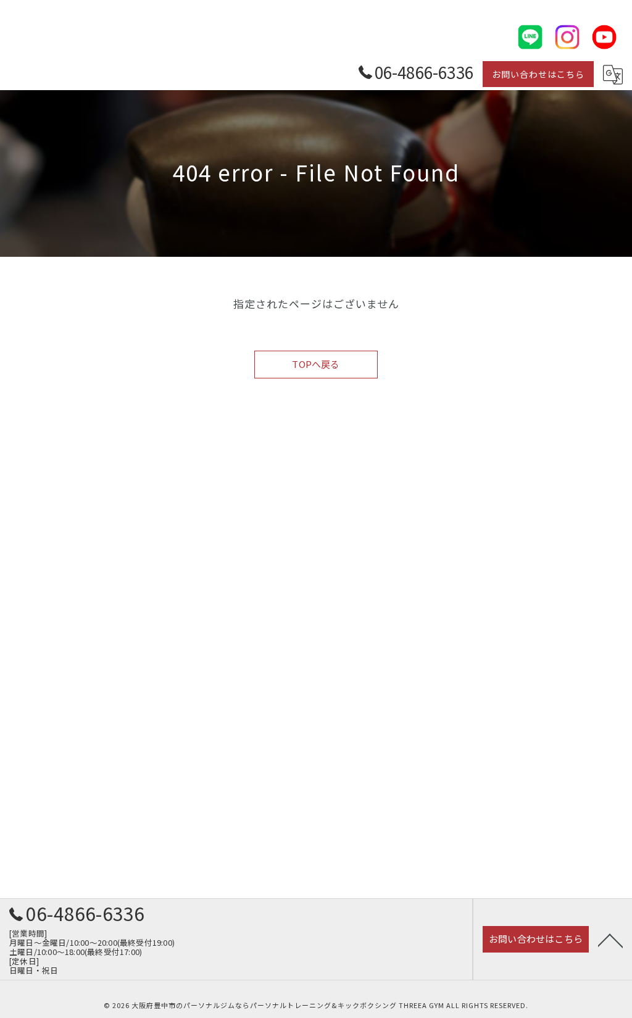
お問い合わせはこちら (538, 74)
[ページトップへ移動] (610, 939)
